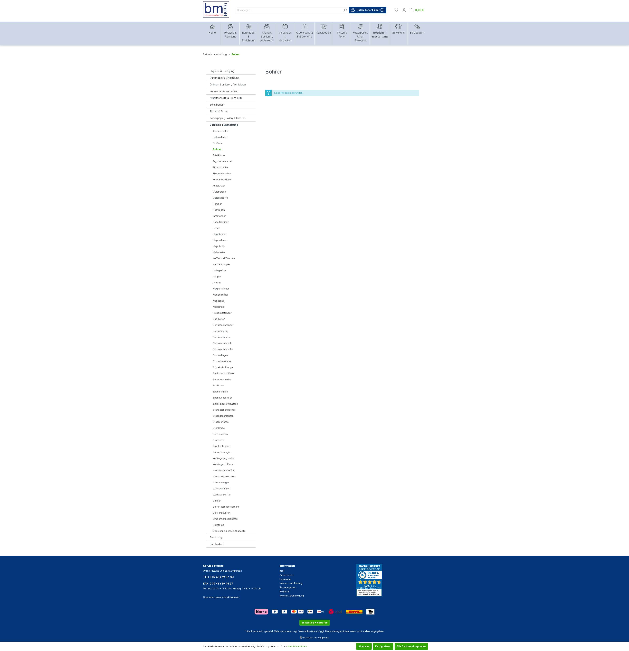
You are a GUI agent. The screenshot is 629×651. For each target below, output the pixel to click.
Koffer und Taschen (224, 258)
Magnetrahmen (221, 288)
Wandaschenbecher (224, 470)
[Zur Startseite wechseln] (216, 9)
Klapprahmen (220, 240)
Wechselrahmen (221, 488)
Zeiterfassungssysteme (226, 506)
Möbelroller (219, 306)
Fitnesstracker (221, 167)
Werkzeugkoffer (222, 494)
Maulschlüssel (220, 294)
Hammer (217, 203)
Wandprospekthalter (224, 476)
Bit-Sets (217, 143)
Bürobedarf (217, 544)
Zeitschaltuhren (221, 512)
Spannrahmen (220, 391)
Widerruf (284, 591)
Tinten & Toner (219, 111)
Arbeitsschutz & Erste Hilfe (226, 98)
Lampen (217, 276)
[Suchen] (345, 10)
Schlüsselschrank (222, 343)
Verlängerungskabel (224, 458)
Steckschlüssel (221, 421)
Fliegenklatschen (222, 173)
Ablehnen (364, 646)
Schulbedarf (217, 104)
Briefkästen (219, 155)
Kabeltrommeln (221, 222)
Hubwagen (219, 209)
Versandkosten (306, 631)
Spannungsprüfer (222, 397)
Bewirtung (216, 537)
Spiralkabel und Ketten (225, 403)
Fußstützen (219, 185)
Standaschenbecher (224, 409)
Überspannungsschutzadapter (229, 531)
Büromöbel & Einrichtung (224, 77)
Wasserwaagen (221, 482)
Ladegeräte (219, 270)
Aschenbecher (221, 131)
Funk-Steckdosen (222, 179)
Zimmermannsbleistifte (225, 518)
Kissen (216, 228)
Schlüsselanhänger (223, 325)
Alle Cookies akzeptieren (411, 646)
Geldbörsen (219, 191)
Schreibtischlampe (223, 367)
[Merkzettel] (396, 10)
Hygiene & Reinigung (222, 71)
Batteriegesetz (288, 587)
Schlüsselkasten (221, 337)
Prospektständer (222, 312)
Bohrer (217, 149)
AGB (282, 571)
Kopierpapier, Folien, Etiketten (228, 118)
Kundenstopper (221, 264)
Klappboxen (219, 234)
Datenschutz (287, 575)
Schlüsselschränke (223, 349)
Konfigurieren (383, 646)
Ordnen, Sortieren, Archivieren (228, 84)
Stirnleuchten (220, 434)
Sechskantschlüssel (223, 373)
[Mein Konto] (404, 10)
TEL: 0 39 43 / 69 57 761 (218, 577)
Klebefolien (219, 252)
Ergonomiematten (222, 161)
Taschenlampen (221, 446)
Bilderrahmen (220, 137)
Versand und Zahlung (291, 583)
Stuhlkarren (219, 440)
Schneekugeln (221, 355)
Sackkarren (219, 318)
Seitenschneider (222, 379)
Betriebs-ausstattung (224, 124)
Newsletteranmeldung (292, 595)
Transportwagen (222, 452)
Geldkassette (220, 197)
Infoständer (219, 215)
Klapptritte (219, 246)
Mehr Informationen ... (298, 646)
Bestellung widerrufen (315, 622)
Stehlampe (219, 428)
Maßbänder (219, 300)
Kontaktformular (230, 597)
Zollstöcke (218, 524)
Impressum (285, 579)
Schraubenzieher (222, 361)
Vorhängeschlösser (223, 464)
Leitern (217, 282)
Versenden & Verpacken (224, 91)
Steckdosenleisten (223, 415)
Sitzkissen (218, 385)
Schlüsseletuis (221, 331)
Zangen (217, 500)
